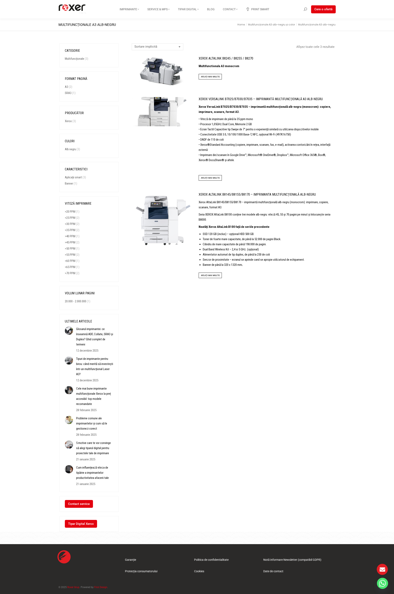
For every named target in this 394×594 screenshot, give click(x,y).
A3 (66, 87)
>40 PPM (70, 236)
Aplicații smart (73, 177)
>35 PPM (70, 230)
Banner (69, 183)
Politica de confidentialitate (211, 559)
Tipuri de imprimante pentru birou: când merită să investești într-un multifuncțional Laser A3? (94, 366)
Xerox (68, 121)
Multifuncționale (74, 59)
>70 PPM (70, 273)
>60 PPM (70, 261)
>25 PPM (70, 218)
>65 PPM (70, 267)
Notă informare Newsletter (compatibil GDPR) (292, 559)
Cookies (199, 571)
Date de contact (273, 571)
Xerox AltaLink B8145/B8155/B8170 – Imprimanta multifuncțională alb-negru (257, 194)
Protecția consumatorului (141, 571)
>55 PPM (70, 255)
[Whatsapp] (382, 583)
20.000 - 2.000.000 (75, 301)
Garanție (130, 559)
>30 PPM (70, 224)
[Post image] (69, 331)
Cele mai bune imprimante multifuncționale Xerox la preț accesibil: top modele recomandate (93, 396)
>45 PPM (70, 242)
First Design (100, 587)
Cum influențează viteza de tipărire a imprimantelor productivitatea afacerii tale (92, 473)
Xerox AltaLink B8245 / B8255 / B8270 (226, 58)
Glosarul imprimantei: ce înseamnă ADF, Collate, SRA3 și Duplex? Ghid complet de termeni (94, 336)
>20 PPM (70, 211)
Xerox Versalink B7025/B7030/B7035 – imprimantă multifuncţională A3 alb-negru (261, 99)
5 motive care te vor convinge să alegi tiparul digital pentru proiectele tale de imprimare (93, 448)
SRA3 (68, 93)
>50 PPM (70, 248)
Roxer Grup (73, 587)
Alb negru (70, 149)
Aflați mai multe (210, 76)
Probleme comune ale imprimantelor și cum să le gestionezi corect (91, 423)
